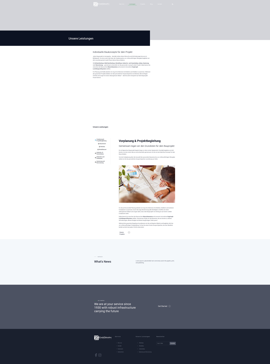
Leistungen (132, 4)
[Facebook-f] (96, 355)
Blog (151, 4)
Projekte (142, 4)
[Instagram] (100, 355)
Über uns (121, 4)
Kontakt (160, 4)
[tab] (102, 140)
